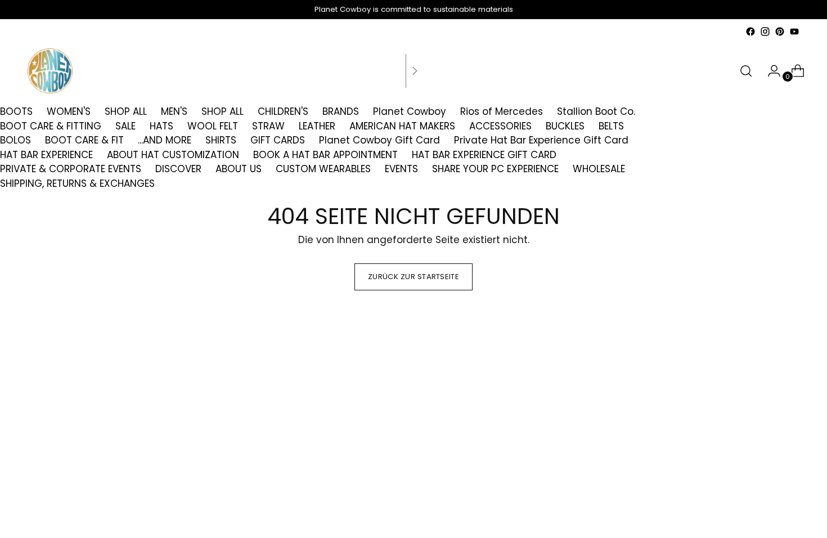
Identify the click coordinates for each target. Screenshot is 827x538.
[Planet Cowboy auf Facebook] (750, 31)
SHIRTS (220, 140)
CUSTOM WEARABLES (323, 169)
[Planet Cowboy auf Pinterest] (780, 31)
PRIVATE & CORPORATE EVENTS (70, 169)
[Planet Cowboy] (50, 70)
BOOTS (16, 111)
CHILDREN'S (283, 111)
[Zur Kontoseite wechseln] (769, 71)
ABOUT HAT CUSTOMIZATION (173, 155)
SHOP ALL (126, 111)
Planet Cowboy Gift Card (379, 140)
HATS (161, 126)
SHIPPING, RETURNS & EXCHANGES (77, 183)
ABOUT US (238, 169)
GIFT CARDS (277, 140)
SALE (125, 126)
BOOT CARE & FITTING (50, 126)
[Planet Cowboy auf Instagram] (765, 31)
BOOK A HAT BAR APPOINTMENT (325, 155)
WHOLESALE (599, 169)
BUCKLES (565, 126)
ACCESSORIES (500, 126)
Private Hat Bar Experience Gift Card (541, 140)
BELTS (611, 126)
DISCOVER (178, 169)
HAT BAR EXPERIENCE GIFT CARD (484, 155)
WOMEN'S (69, 111)
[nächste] (414, 71)
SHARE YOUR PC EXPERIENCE (495, 169)
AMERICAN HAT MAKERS (402, 126)
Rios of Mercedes (501, 111)
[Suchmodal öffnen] (746, 71)
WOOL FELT (212, 126)
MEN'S (174, 111)
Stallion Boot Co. (596, 111)
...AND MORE (164, 140)
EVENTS (401, 169)
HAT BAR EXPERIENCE (46, 155)
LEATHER (317, 126)
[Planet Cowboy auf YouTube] (794, 31)
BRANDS (340, 111)
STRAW (268, 126)
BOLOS (15, 140)
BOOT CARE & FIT (84, 140)
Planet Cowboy (409, 111)
